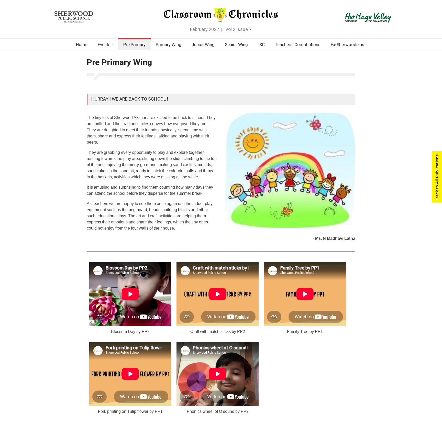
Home (81, 44)
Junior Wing (203, 44)
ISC (261, 44)
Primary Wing (168, 44)
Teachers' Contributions (298, 44)
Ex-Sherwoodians (347, 44)
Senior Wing (236, 44)
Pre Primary (134, 44)
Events (104, 44)
